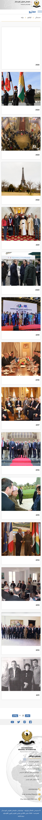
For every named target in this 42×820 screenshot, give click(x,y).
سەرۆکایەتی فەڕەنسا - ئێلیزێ (31, 765)
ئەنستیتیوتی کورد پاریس (32, 779)
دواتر (27, 716)
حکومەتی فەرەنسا (34, 762)
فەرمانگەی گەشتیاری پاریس (31, 776)
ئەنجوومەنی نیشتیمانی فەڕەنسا (30, 769)
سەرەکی (38, 17)
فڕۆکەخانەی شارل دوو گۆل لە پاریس (29, 772)
